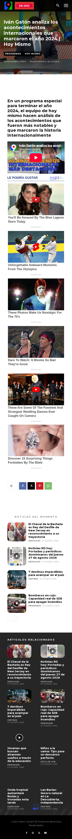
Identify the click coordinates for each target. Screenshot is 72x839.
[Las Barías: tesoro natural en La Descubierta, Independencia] (53, 779)
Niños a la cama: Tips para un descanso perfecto (52, 753)
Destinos (33, 579)
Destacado (34, 541)
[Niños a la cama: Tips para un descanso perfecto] (53, 737)
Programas (13, 53)
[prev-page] (9, 619)
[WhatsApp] (48, 486)
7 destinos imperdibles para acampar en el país (46, 573)
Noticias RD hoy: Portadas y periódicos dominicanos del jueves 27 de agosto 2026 (46, 553)
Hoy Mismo (32, 53)
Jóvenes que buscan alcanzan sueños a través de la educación (19, 754)
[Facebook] (22, 486)
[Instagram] (33, 833)
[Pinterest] (39, 486)
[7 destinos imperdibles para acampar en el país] (16, 579)
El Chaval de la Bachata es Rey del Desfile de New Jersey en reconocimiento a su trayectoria (45, 530)
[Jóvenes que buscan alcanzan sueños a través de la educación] (19, 737)
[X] (31, 486)
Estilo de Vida (48, 762)
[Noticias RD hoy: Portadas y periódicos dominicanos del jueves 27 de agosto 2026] (16, 556)
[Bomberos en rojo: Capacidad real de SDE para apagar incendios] (16, 603)
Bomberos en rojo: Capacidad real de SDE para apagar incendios (45, 599)
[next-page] (15, 619)
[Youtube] (45, 833)
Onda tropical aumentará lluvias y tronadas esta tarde (18, 796)
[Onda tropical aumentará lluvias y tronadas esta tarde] (19, 779)
